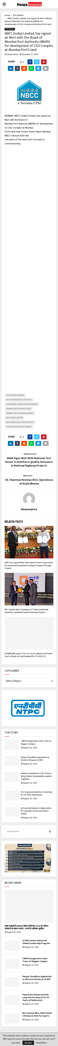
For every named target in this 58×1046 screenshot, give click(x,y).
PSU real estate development (19, 427)
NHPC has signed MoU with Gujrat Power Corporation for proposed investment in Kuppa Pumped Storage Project (29, 565)
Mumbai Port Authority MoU (18, 409)
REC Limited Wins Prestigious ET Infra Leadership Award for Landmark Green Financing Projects (26, 611)
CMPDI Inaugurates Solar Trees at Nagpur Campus (36, 742)
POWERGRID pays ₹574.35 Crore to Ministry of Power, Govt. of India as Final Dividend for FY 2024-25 (28, 655)
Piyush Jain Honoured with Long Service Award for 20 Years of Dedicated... (35, 997)
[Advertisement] (29, 267)
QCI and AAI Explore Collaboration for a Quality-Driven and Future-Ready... (36, 810)
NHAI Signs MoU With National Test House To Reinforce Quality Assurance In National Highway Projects (29, 462)
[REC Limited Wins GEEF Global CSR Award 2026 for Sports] (12, 1018)
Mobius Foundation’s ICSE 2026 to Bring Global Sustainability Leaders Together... (36, 776)
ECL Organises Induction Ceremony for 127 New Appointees (36, 793)
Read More (41, 1043)
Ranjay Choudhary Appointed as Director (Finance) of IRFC (35, 758)
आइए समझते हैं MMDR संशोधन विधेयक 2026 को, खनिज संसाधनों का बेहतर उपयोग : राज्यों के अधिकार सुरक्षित (26, 927)
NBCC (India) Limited (14, 418)
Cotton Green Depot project (19, 400)
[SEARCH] (50, 831)
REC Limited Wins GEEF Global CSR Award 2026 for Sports (37, 1014)
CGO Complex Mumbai (15, 395)
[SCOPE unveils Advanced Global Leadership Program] (12, 946)
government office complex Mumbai (22, 404)
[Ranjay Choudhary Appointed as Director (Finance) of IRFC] (12, 761)
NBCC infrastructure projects (20, 422)
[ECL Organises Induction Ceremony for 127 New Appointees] (12, 795)
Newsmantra (12, 54)
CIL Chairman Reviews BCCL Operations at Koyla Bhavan (29, 482)
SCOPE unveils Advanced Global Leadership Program (36, 942)
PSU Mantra (9, 29)
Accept (28, 1043)
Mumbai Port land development (20, 413)
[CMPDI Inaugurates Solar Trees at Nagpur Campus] (12, 744)
